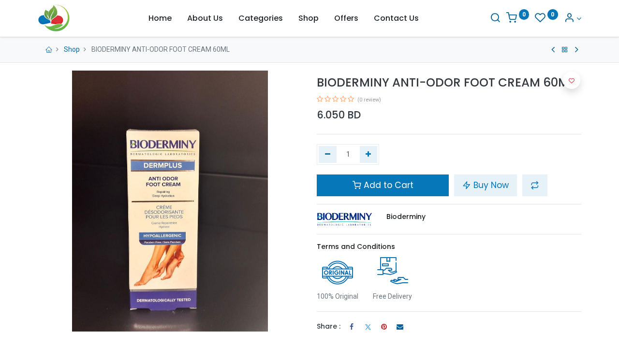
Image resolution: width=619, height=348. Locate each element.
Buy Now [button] (490, 185)
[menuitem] (160, 18)
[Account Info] (572, 18)
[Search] (495, 18)
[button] (534, 185)
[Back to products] (565, 49)
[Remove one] (328, 154)
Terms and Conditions (356, 246)
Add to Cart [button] (387, 185)
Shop (72, 49)
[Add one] (369, 154)
